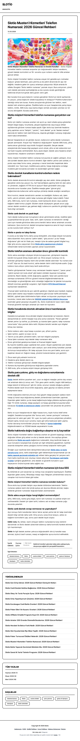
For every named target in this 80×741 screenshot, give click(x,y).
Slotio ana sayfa (24, 440)
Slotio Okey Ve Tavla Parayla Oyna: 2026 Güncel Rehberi (29, 593)
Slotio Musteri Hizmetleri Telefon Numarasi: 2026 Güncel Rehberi (32, 642)
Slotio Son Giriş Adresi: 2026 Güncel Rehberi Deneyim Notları (30, 583)
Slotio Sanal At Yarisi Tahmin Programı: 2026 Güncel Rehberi (30, 652)
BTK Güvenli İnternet (57, 284)
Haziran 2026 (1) (11, 673)
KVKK (24, 729)
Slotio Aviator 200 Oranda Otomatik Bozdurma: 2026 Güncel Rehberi (33, 620)
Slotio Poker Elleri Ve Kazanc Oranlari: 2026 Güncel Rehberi (30, 610)
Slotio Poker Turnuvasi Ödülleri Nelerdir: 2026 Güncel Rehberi (31, 636)
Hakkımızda (18, 729)
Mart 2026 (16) (10, 679)
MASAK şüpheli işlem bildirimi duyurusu (51, 299)
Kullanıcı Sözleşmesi (54, 729)
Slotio (7, 4)
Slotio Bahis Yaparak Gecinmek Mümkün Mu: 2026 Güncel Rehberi (32, 647)
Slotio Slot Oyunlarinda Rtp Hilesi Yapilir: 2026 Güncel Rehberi (30, 631)
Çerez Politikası (42, 729)
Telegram (45, 732)
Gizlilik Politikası (32, 729)
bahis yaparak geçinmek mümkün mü (23, 455)
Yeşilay (56, 735)
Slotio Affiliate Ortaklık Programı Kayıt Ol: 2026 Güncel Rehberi (31, 615)
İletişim (63, 729)
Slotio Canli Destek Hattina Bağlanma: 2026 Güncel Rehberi (30, 588)
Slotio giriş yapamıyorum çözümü (49, 244)
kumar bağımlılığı (54, 424)
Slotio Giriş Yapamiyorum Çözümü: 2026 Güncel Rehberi (28, 599)
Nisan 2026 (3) (10, 676)
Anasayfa (6, 9)
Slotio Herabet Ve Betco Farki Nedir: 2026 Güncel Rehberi (29, 626)
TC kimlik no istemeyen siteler (28, 406)
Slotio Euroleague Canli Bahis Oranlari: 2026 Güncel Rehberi (30, 604)
